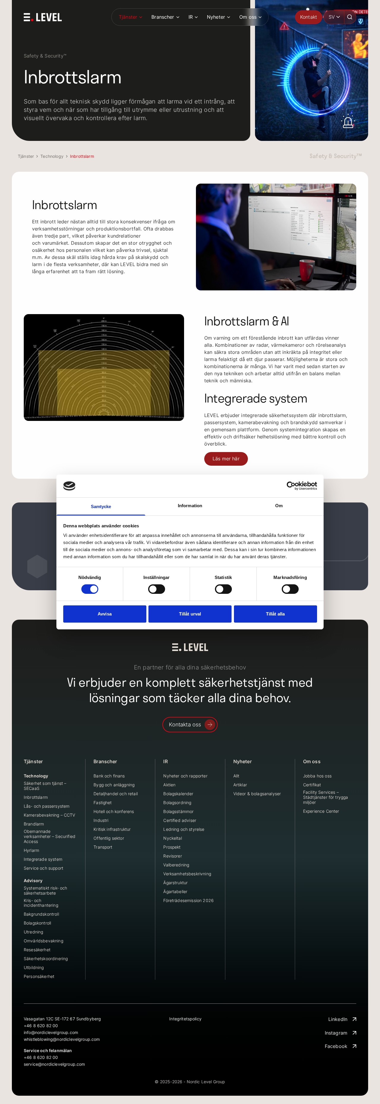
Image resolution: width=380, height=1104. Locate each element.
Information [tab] (190, 505)
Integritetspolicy (185, 1019)
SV (332, 17)
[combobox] (334, 17)
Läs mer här (226, 458)
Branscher (162, 17)
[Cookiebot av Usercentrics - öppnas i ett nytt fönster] (291, 485)
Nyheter (216, 17)
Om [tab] (279, 505)
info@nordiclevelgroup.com (51, 1032)
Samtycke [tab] (101, 506)
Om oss (247, 17)
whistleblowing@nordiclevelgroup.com (62, 1039)
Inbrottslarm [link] (82, 156)
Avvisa (105, 613)
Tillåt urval (190, 613)
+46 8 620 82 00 (41, 1025)
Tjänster (128, 17)
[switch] (156, 589)
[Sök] (350, 17)
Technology (52, 156)
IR (191, 17)
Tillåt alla (275, 613)
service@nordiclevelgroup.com (54, 1064)
